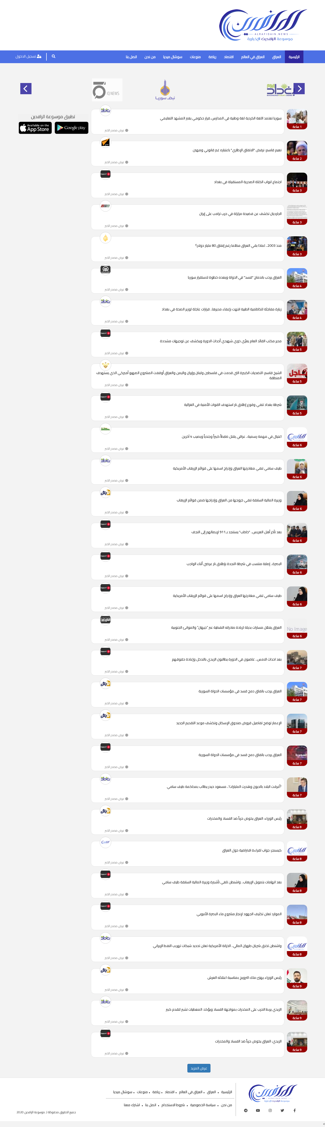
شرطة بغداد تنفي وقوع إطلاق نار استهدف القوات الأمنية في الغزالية (233, 405)
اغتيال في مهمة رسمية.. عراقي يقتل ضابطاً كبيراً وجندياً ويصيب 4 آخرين (232, 437)
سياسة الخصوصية (203, 1105)
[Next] (299, 88)
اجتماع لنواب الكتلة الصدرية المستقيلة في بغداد (248, 182)
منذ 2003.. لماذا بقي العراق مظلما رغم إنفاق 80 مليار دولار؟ (238, 246)
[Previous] (25, 88)
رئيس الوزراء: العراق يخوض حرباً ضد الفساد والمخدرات (244, 819)
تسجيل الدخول (26, 56)
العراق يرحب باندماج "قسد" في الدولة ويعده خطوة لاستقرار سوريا (235, 278)
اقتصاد (229, 56)
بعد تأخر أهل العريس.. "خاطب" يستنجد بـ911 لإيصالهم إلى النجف (236, 532)
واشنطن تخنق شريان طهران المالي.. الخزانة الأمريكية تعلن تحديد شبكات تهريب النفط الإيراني (217, 946)
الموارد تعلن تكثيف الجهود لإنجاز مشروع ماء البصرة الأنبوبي (239, 914)
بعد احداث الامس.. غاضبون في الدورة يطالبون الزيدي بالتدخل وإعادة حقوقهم (227, 660)
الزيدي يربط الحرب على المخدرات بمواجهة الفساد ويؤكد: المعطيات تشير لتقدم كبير (224, 1010)
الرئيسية (294, 56)
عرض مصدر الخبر (115, 130)
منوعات (195, 56)
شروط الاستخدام (173, 1105)
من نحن (150, 56)
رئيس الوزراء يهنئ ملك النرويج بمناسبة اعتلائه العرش (244, 978)
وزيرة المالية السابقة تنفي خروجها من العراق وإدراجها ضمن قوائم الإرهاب (229, 500)
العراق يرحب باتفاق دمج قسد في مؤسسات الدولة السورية (240, 691)
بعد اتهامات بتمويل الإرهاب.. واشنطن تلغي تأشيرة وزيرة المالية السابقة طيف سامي (222, 882)
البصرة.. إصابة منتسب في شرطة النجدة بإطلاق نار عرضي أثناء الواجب (234, 564)
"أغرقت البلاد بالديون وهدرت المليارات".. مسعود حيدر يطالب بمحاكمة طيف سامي (224, 787)
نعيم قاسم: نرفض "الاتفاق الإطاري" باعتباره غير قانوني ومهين (237, 150)
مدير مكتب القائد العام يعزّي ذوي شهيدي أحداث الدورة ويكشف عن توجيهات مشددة (221, 341)
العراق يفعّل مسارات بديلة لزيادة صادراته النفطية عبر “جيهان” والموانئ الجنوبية (226, 628)
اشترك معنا (132, 1105)
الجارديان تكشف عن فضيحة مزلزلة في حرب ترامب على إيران (240, 214)
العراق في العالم (253, 56)
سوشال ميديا (172, 56)
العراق (276, 56)
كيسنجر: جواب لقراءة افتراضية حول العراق (252, 851)
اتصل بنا (131, 56)
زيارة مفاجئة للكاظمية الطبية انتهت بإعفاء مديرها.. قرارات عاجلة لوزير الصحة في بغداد (222, 309)
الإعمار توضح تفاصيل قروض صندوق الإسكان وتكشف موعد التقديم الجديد (229, 723)
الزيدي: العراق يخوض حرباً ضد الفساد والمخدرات (248, 1041)
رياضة (212, 56)
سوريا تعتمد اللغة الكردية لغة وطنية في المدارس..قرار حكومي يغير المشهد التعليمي (221, 118)
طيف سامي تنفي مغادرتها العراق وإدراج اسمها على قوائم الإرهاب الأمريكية (227, 469)
